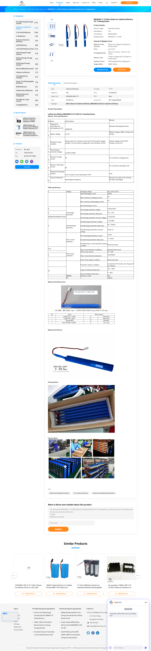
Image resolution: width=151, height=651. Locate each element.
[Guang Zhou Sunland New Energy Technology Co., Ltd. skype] (26, 161)
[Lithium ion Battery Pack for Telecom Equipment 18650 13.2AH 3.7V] (18, 120)
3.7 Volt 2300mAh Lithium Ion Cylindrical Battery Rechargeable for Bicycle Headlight (89, 587)
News (16, 621)
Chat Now (129, 3)
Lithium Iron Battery (27, 72)
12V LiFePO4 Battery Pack (27, 49)
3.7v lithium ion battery (81, 493)
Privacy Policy (18, 630)
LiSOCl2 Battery (27, 45)
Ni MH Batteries (27, 87)
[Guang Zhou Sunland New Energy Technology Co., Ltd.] (22, 3)
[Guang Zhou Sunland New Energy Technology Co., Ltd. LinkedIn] (97, 633)
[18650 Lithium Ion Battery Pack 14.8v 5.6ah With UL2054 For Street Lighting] (18, 134)
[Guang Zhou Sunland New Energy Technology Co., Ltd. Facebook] (93, 633)
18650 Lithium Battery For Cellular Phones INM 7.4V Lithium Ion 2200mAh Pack (59, 587)
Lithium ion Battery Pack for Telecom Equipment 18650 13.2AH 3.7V (29, 119)
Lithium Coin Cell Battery (27, 90)
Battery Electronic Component (27, 95)
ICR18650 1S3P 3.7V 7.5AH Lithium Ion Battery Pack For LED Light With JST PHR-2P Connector (28, 587)
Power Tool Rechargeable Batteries (27, 82)
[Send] (146, 647)
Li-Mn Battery (27, 36)
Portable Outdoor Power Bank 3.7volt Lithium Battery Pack (44, 633)
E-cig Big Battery (27, 105)
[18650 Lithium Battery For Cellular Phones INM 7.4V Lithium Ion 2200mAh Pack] (59, 568)
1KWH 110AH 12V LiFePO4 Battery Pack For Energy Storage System (42, 625)
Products (17, 615)
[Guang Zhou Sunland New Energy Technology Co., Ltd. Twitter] (88, 633)
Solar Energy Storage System (27, 53)
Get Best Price (102, 70)
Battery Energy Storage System (27, 58)
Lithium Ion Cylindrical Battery (27, 28)
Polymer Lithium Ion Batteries (27, 40)
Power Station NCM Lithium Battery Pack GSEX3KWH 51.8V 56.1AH (71, 625)
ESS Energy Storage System (27, 64)
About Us (17, 618)
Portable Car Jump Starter (27, 100)
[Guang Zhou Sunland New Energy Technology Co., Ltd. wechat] (21, 161)
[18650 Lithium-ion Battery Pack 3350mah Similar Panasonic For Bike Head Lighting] (18, 127)
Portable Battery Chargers (27, 77)
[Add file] (110, 647)
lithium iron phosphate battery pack (103, 493)
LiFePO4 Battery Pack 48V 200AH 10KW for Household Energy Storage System (70, 634)
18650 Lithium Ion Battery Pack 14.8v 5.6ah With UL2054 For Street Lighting (30, 133)
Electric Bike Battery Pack (27, 69)
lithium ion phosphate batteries (59, 493)
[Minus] (146, 602)
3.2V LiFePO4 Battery (27, 32)
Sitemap (17, 624)
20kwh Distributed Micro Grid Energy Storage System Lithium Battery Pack (71, 615)
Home (16, 612)
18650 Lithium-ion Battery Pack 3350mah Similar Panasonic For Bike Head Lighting (30, 126)
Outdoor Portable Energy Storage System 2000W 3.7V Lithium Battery (43, 615)
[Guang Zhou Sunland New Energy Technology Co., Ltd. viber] (31, 161)
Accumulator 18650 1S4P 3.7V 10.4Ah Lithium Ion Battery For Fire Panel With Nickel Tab (119, 587)
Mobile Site (17, 627)
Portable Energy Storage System (27, 22)
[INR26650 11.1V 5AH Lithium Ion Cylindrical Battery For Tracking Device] (74, 36)
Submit (58, 529)
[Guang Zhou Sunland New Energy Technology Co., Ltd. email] (16, 161)
